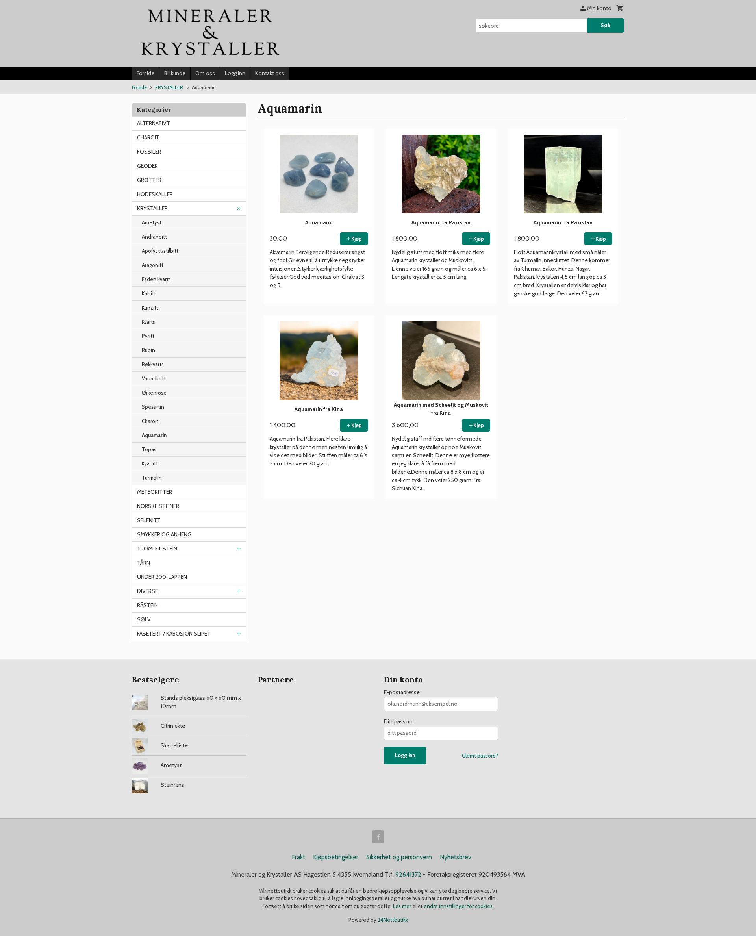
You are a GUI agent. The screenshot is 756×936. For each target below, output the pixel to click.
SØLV (144, 619)
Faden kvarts (156, 279)
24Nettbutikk (393, 920)
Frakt (298, 857)
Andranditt (154, 237)
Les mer (402, 906)
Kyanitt (150, 463)
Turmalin (152, 477)
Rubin (148, 350)
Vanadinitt (154, 378)
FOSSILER (149, 151)
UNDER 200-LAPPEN (162, 576)
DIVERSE (147, 591)
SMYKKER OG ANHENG (164, 534)
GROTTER (149, 179)
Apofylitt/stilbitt (160, 251)
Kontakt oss (269, 73)
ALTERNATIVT (153, 123)
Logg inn (235, 73)
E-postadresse (402, 692)
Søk (605, 25)
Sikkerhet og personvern (399, 857)
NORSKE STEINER (158, 506)
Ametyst (151, 222)
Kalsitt (149, 293)
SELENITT (149, 520)
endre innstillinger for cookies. (459, 906)
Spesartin (153, 407)
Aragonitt (152, 265)
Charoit (150, 421)
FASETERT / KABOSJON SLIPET (174, 633)
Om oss (205, 73)
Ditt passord (399, 721)
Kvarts (148, 322)
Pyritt (148, 336)
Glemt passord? (480, 756)
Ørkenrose (154, 392)
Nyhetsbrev (455, 857)
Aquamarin (154, 435)
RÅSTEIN (147, 605)
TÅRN (143, 562)
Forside (145, 73)
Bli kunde (174, 73)
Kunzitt (150, 307)
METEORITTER (154, 491)
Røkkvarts (153, 364)
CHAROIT (148, 137)
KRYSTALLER (152, 208)
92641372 (408, 874)
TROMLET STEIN (157, 548)
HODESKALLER (155, 194)
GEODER (147, 165)
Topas (149, 449)
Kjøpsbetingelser (335, 857)
